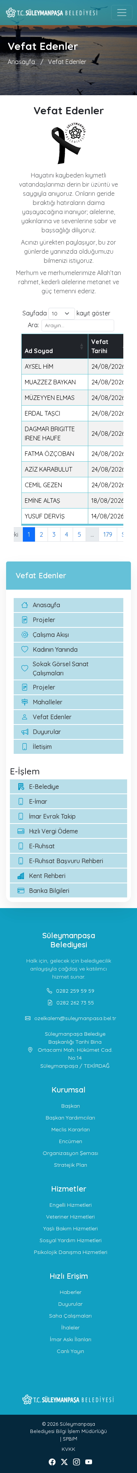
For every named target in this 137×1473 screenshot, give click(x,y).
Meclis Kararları (70, 1129)
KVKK (68, 1449)
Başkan (70, 1105)
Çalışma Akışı (51, 634)
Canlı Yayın (70, 1351)
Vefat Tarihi (99, 346)
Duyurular (47, 732)
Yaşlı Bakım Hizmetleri (70, 1228)
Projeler (44, 620)
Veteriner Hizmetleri (70, 1216)
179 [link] (108, 534)
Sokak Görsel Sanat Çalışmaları (61, 668)
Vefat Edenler (67, 62)
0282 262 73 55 (75, 1002)
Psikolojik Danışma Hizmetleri (70, 1252)
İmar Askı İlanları (70, 1339)
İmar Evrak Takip (52, 816)
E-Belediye (44, 786)
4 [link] (66, 534)
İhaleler (70, 1327)
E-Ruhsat (42, 846)
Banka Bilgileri (49, 890)
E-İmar (38, 801)
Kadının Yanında (55, 649)
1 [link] (29, 534)
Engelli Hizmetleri (70, 1204)
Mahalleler (47, 702)
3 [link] (54, 534)
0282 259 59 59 (75, 990)
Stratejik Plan (70, 1164)
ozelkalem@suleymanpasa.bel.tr (75, 1018)
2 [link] (41, 534)
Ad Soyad (39, 351)
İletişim (42, 746)
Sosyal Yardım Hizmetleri (71, 1240)
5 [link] (79, 534)
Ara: (33, 325)
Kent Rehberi (47, 876)
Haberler (70, 1292)
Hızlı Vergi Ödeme (53, 831)
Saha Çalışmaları (70, 1315)
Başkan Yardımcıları (70, 1117)
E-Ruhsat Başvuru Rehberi (66, 861)
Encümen (70, 1141)
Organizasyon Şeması (70, 1153)
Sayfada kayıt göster (66, 313)
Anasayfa (21, 62)
